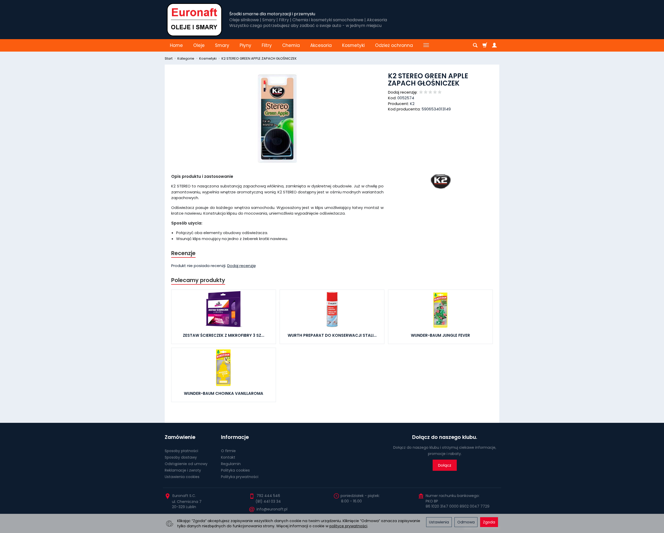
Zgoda (489, 522)
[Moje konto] (494, 45)
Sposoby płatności (181, 450)
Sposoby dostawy (181, 457)
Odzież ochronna (394, 45)
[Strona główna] (194, 19)
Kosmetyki (353, 45)
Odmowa (466, 522)
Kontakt (228, 457)
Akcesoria (321, 45)
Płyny (245, 45)
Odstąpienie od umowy (186, 463)
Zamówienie (180, 437)
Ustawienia (439, 522)
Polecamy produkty (198, 280)
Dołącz (444, 465)
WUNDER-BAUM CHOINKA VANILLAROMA (223, 393)
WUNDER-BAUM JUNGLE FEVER (440, 335)
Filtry (267, 45)
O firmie (228, 450)
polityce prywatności (348, 526)
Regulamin (231, 463)
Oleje (199, 45)
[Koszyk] (485, 45)
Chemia (291, 45)
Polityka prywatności (239, 476)
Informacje (235, 437)
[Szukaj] (475, 45)
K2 (412, 103)
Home (176, 45)
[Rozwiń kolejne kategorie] (426, 45)
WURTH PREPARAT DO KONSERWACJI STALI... (332, 335)
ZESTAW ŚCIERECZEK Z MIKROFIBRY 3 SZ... (223, 335)
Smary (222, 45)
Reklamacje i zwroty (183, 470)
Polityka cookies (235, 470)
